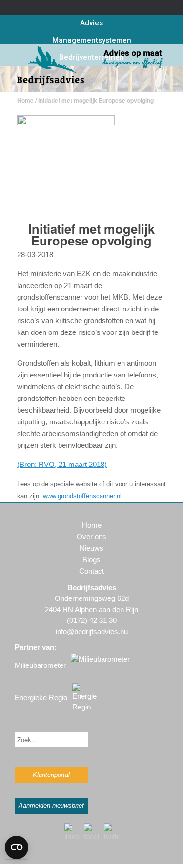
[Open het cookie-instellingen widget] (16, 847)
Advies (91, 23)
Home (25, 100)
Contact (91, 571)
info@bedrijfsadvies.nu (92, 631)
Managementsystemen (91, 40)
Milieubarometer (40, 665)
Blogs (91, 559)
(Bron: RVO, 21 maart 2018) (62, 464)
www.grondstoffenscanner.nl (82, 496)
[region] (91, 79)
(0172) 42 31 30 (92, 620)
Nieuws (91, 548)
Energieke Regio (41, 697)
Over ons (91, 536)
